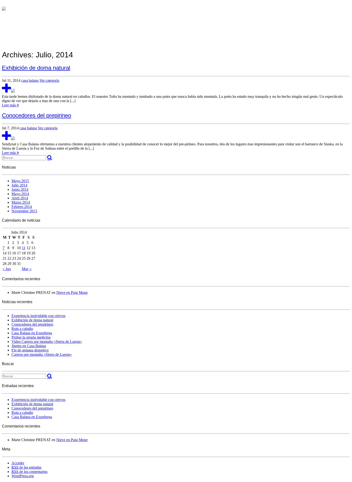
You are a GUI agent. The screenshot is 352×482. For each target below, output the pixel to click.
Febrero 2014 (21, 207)
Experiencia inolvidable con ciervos (38, 316)
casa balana (30, 80)
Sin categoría (49, 80)
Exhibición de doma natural (32, 320)
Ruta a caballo (22, 329)
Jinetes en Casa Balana (28, 346)
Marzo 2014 (20, 202)
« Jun (7, 269)
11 (23, 248)
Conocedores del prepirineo (32, 324)
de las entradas (26, 467)
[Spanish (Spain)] (4, 4)
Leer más (9, 105)
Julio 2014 (19, 185)
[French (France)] (13, 4)
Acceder (17, 463)
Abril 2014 (19, 198)
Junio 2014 (19, 189)
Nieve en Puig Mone (72, 292)
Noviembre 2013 (24, 211)
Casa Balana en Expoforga (31, 333)
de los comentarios (29, 472)
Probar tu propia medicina (31, 337)
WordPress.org (22, 476)
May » (27, 269)
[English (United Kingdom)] (9, 4)
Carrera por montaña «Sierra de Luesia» (41, 354)
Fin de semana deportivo (30, 350)
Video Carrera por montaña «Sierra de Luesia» (46, 342)
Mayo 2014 (20, 194)
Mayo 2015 (20, 181)
